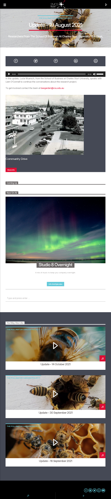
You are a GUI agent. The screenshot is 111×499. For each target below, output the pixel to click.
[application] (55, 74)
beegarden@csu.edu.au (52, 88)
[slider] (100, 73)
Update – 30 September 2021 (56, 412)
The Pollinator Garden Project (55, 18)
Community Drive (16, 159)
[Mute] (94, 74)
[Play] (9, 74)
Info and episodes (55, 284)
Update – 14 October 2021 (55, 364)
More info (11, 170)
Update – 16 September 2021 (55, 461)
